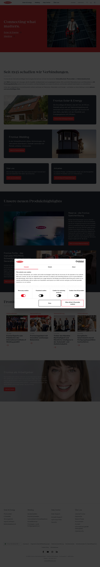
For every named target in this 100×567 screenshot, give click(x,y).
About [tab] (73, 267)
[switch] (41, 295)
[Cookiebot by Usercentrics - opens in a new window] (77, 262)
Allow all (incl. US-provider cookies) (72, 303)
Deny (49, 303)
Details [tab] (50, 267)
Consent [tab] (26, 267)
